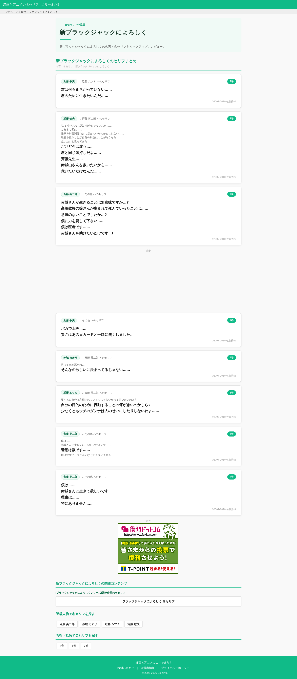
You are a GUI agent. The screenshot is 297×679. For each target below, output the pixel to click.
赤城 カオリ (70, 357)
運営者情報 (148, 668)
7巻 (232, 81)
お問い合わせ (125, 668)
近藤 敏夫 (69, 81)
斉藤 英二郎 (70, 194)
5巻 (232, 357)
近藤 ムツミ (70, 392)
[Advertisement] (148, 281)
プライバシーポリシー (175, 668)
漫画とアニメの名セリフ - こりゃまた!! (31, 4)
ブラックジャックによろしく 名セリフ (148, 601)
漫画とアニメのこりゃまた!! (153, 662)
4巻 (232, 433)
